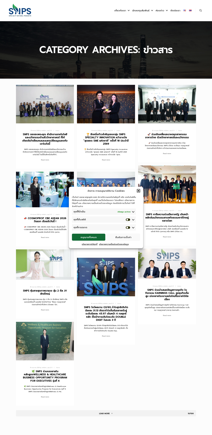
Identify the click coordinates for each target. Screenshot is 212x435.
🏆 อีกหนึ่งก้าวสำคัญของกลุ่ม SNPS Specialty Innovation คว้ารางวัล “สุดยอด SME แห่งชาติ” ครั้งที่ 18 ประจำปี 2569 (106, 139)
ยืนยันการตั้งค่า (123, 237)
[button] (138, 190)
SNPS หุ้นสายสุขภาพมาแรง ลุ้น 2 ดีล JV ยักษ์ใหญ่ (45, 292)
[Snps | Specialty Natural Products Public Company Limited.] (20, 10)
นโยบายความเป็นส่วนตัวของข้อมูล (114, 244)
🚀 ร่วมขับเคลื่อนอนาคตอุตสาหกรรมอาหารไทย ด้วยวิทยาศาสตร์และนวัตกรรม (167, 136)
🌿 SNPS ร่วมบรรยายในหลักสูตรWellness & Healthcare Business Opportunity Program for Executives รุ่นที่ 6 (45, 376)
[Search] (200, 11)
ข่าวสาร (57, 130)
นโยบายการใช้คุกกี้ (89, 244)
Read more (45, 160)
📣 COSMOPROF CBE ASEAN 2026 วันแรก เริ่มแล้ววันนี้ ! (45, 219)
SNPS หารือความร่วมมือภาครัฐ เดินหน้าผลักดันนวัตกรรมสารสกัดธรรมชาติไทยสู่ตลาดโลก (167, 218)
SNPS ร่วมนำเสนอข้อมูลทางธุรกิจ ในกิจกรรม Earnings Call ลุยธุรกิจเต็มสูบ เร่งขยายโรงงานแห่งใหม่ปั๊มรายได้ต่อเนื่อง (167, 294)
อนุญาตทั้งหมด (89, 237)
